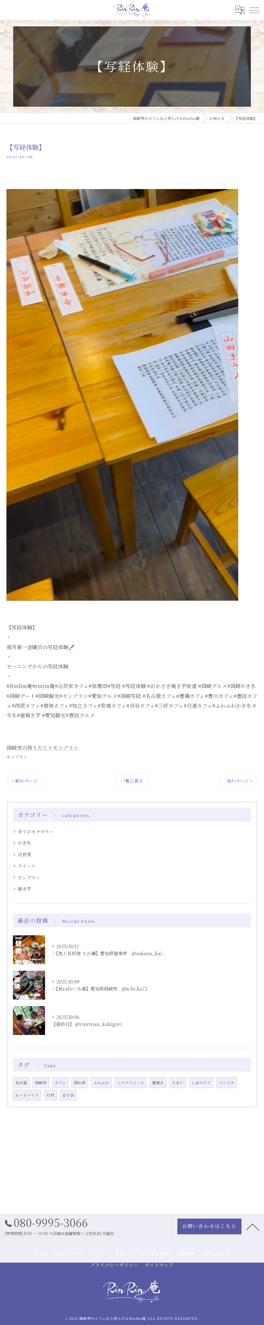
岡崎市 (41, 1082)
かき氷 (24, 842)
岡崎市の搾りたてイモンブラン (42, 747)
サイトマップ (159, 1264)
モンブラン (16, 757)
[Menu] (254, 10)
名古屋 (21, 1082)
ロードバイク (27, 1095)
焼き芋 (24, 888)
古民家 (24, 854)
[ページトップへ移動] (252, 1226)
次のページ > (239, 780)
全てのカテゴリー (35, 831)
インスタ (226, 1082)
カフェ (60, 1082)
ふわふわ (101, 1082)
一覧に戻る (132, 780)
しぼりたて (201, 1082)
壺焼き (158, 1082)
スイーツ (26, 866)
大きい (178, 1082)
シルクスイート (130, 1082)
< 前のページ (25, 780)
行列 (50, 1095)
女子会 (68, 1095)
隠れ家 (80, 1082)
